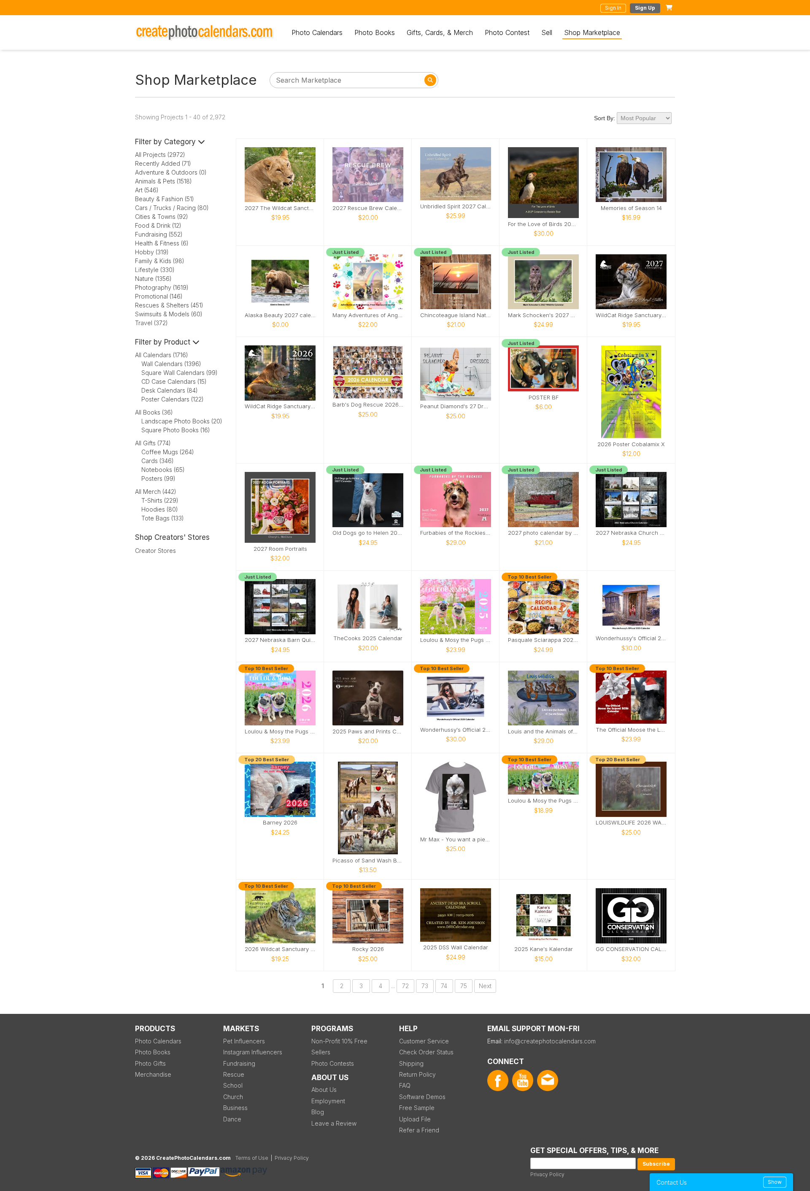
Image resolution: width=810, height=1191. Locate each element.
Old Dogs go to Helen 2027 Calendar (367, 533)
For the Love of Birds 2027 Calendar (543, 224)
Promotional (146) (159, 296)
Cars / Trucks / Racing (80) (172, 207)
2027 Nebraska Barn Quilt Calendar (280, 640)
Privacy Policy (547, 1174)
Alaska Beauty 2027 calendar (280, 315)
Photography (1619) (162, 287)
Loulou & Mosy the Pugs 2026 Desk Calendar (543, 801)
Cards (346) (157, 460)
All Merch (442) (155, 491)
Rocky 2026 (368, 949)
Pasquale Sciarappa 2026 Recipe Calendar (543, 640)
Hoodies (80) (159, 509)
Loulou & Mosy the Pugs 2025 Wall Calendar (455, 640)
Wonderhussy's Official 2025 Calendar (631, 638)
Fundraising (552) (159, 234)
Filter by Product (163, 342)
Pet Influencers (244, 1041)
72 (405, 985)
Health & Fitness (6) (162, 243)
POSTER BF (544, 397)
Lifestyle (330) (155, 269)
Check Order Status (426, 1052)
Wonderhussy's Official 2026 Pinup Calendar (455, 730)
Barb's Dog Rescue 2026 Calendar (367, 404)
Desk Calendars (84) (169, 390)
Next (485, 985)
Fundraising (239, 1063)
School (233, 1085)
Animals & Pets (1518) (163, 181)
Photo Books (374, 32)
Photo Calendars (317, 32)
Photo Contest (507, 32)
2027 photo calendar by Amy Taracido (543, 533)
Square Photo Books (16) (175, 430)
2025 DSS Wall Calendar (455, 947)
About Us (324, 1089)
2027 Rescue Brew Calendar (367, 208)
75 (463, 985)
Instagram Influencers (252, 1052)
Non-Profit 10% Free (339, 1041)
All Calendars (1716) (161, 354)
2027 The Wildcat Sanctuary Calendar (280, 208)
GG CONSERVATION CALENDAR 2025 (631, 949)
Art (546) (147, 190)
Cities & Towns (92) (161, 216)
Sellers (320, 1052)
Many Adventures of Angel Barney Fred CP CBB (367, 315)
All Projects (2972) (160, 154)
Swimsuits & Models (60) (168, 314)
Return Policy (417, 1074)
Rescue (233, 1074)
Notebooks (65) (163, 469)
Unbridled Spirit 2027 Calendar (455, 206)
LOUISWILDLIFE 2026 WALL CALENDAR (631, 822)
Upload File (415, 1119)
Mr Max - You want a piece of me (455, 839)
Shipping (411, 1063)
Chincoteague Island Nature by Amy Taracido (455, 315)
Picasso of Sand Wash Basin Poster (367, 860)
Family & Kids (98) (159, 260)
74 (444, 985)
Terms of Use (251, 1158)
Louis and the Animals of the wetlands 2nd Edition (543, 731)
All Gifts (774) (153, 443)
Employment (328, 1101)
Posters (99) (158, 478)
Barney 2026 (280, 822)
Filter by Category (166, 141)
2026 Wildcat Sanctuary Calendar (280, 949)
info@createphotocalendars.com (550, 1041)
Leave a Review (333, 1123)
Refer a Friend (419, 1130)
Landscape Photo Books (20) (181, 421)
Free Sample (417, 1107)
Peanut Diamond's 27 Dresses (455, 406)
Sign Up (645, 8)
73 (424, 985)
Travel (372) (151, 322)
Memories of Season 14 (631, 208)
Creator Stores (155, 550)
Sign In (613, 8)
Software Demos (422, 1096)
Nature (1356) (153, 278)
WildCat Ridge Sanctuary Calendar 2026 (280, 406)
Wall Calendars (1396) (171, 363)
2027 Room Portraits (280, 549)
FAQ (404, 1085)
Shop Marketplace (592, 32)
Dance (232, 1119)
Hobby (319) (152, 252)
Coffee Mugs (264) (167, 451)
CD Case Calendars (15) (174, 381)
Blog (317, 1112)
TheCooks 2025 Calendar (367, 638)
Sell (546, 32)
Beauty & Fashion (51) (164, 198)
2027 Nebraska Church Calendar (631, 533)
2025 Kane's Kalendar (543, 949)
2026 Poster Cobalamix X (631, 444)
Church (233, 1096)
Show (775, 1182)
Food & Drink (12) (158, 225)
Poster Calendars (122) (172, 399)
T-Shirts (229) (159, 500)
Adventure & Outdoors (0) (171, 172)
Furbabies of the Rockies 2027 (455, 533)
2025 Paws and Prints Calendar (367, 731)
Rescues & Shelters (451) (169, 305)
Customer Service (424, 1041)
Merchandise (153, 1074)
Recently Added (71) (163, 163)
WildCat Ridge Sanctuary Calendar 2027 (631, 315)
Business (235, 1107)
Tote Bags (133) (162, 518)
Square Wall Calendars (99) (179, 372)
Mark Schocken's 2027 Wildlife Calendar (543, 315)
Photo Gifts (150, 1063)
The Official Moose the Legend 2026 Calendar (631, 730)
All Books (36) (154, 412)
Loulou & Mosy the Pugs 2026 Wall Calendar (280, 731)
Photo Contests (332, 1063)
